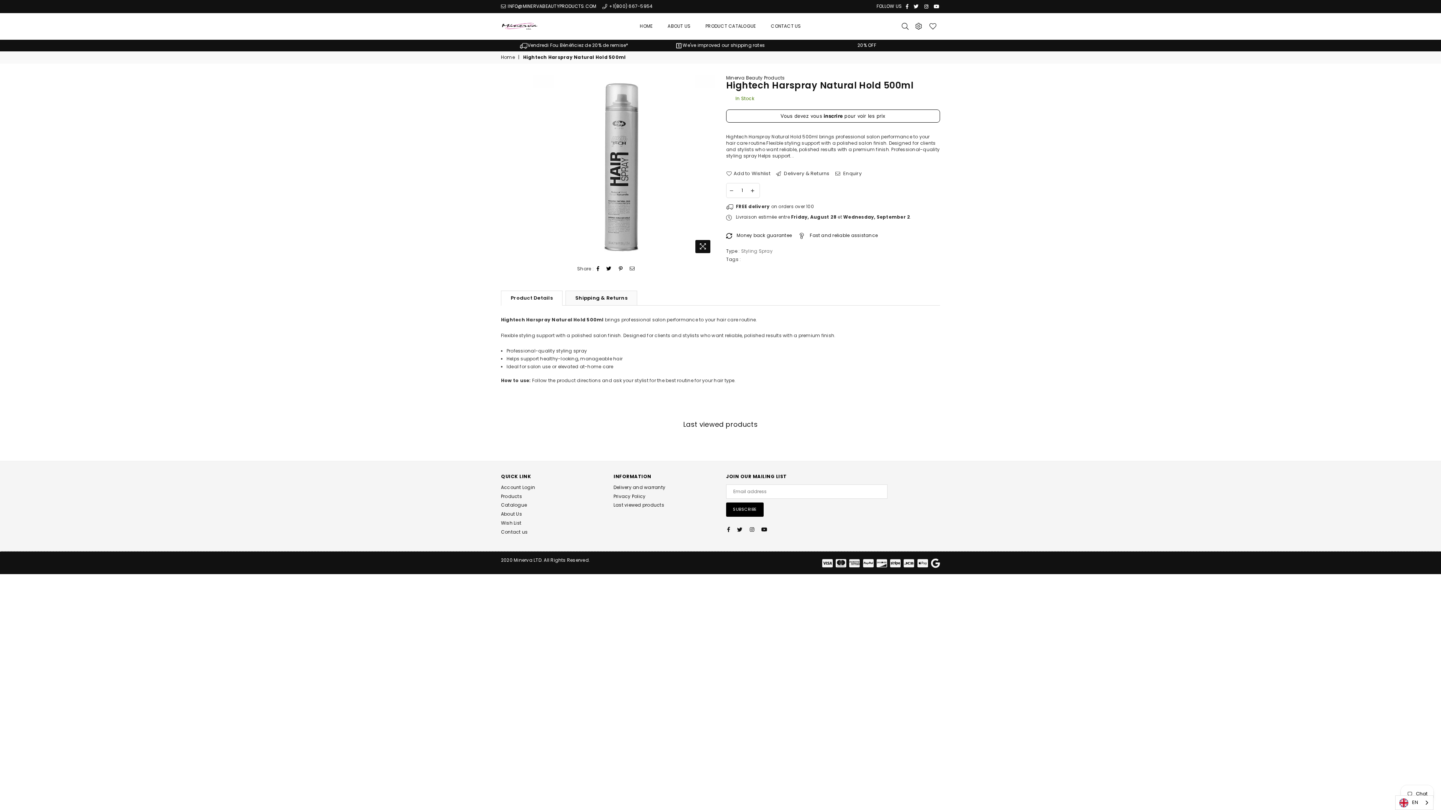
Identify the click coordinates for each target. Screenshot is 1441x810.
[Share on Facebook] (598, 269)
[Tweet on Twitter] (609, 269)
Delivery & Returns (806, 173)
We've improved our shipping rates (723, 45)
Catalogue (514, 505)
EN (1415, 802)
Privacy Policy (629, 496)
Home (646, 26)
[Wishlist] (933, 26)
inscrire (833, 116)
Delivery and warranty (639, 487)
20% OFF (866, 45)
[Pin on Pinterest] (621, 269)
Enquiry (852, 173)
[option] (574, 45)
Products (511, 496)
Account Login (518, 487)
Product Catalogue (730, 26)
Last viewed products (639, 505)
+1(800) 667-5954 (630, 6)
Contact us (514, 532)
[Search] (905, 26)
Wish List (511, 523)
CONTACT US (786, 26)
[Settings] (918, 26)
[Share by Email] (632, 269)
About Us (679, 26)
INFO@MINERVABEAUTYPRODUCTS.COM (551, 6)
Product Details (532, 298)
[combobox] (1414, 802)
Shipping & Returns (601, 298)
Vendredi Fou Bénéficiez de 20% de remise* (578, 45)
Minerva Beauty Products (755, 78)
